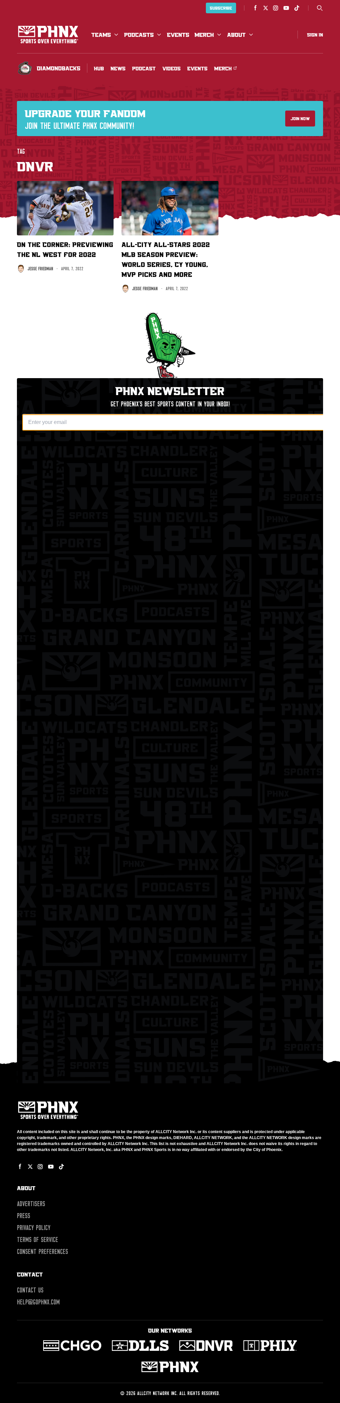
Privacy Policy (33, 1228)
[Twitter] (265, 8)
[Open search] (319, 8)
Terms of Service (37, 1240)
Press (23, 1216)
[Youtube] (286, 8)
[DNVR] (206, 1345)
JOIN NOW (300, 118)
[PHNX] (169, 1367)
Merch (204, 34)
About (236, 34)
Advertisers (31, 1204)
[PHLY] (270, 1345)
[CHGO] (72, 1345)
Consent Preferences (42, 1252)
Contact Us (30, 1290)
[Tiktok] (297, 8)
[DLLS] (140, 1345)
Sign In (315, 34)
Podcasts (139, 34)
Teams (101, 34)
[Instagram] (275, 8)
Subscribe (221, 8)
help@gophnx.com (38, 1302)
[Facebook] (255, 8)
